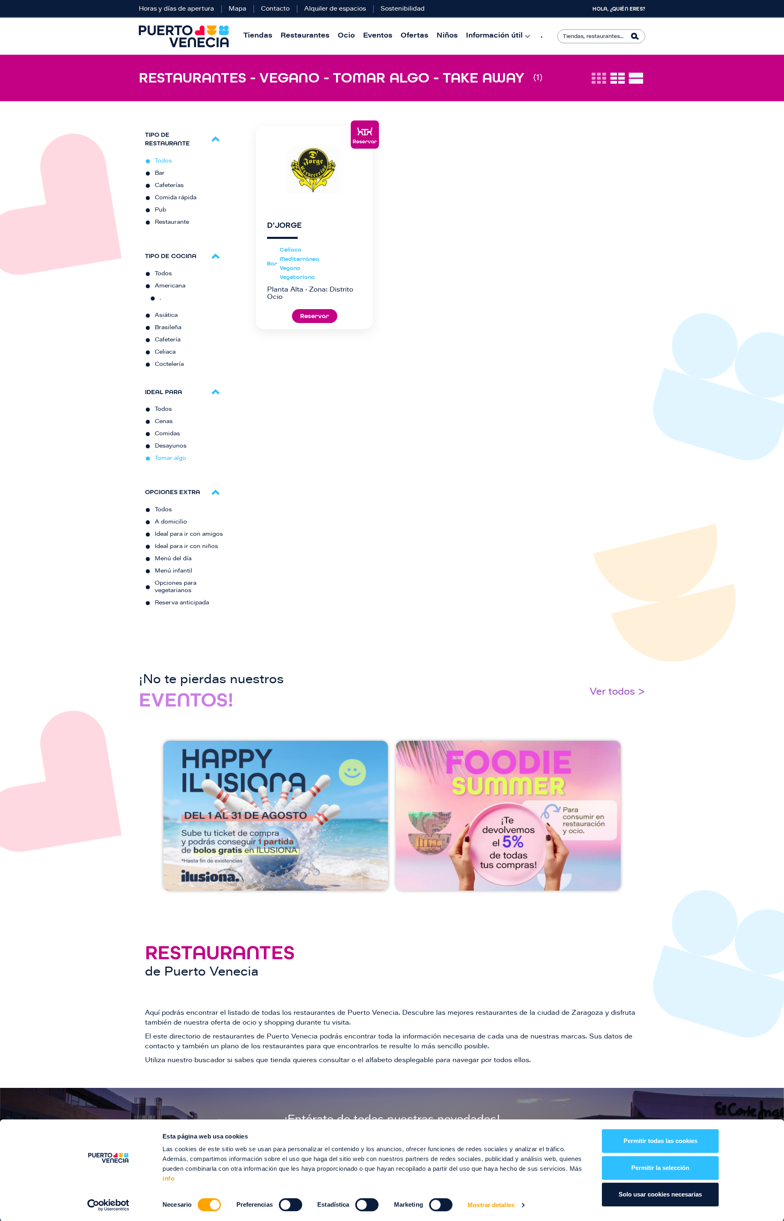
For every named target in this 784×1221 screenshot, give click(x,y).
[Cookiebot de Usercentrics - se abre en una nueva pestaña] (108, 1205)
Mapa (237, 9)
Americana (170, 286)
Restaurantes (305, 36)
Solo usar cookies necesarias (660, 1194)
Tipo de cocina (170, 256)
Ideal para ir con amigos (189, 534)
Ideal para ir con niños (186, 547)
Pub (160, 210)
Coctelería (169, 365)
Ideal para (163, 392)
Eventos (377, 36)
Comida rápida (175, 198)
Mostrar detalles (491, 1204)
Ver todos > (617, 692)
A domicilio (171, 522)
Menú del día (173, 559)
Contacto (275, 9)
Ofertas (414, 36)
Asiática (166, 316)
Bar (160, 173)
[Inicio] (184, 36)
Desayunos (171, 446)
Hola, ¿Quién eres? (618, 9)
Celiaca (165, 352)
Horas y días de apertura (176, 9)
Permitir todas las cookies (660, 1140)
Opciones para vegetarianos (175, 587)
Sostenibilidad (403, 9)
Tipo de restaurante (167, 139)
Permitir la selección (660, 1167)
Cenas (164, 422)
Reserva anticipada (182, 603)
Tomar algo (170, 458)
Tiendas (257, 36)
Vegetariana (297, 277)
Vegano (290, 268)
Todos (163, 161)
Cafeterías (169, 186)
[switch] (290, 1204)
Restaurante (172, 222)
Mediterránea (299, 259)
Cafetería (167, 340)
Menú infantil (173, 571)
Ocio (346, 36)
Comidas (167, 434)
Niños (447, 36)
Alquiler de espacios (335, 9)
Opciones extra (172, 492)
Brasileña (168, 328)
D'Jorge (284, 225)
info (168, 1178)
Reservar (314, 316)
